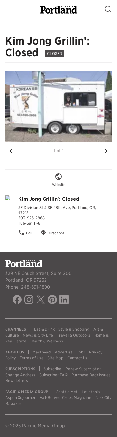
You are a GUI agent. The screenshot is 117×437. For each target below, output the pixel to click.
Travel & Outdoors (73, 335)
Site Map (55, 357)
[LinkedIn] (64, 300)
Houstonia (91, 391)
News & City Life (38, 335)
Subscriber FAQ (53, 374)
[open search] (108, 9)
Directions (56, 233)
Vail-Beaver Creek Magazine (65, 397)
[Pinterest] (52, 300)
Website (58, 185)
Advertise (64, 352)
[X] (40, 300)
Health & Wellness (46, 341)
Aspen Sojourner (20, 397)
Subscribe (52, 368)
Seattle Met (67, 391)
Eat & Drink (44, 329)
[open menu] (9, 9)
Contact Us (77, 357)
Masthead (41, 352)
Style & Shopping (73, 329)
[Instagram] (28, 300)
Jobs (81, 352)
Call (29, 233)
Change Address (20, 374)
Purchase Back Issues (91, 374)
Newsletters (16, 380)
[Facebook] (17, 300)
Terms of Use (32, 357)
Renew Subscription (83, 368)
